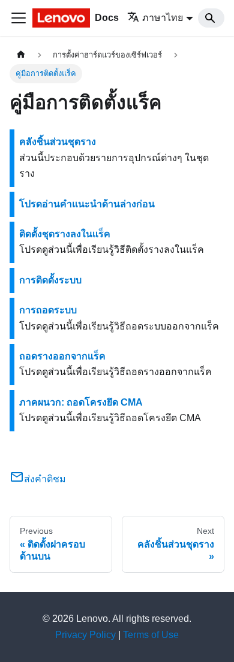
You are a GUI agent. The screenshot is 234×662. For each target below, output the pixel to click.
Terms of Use (151, 635)
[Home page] (21, 55)
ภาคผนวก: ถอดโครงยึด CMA (81, 402)
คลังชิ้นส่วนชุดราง (57, 142)
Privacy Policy (85, 635)
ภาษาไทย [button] (162, 18)
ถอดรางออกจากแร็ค (62, 356)
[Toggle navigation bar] (19, 18)
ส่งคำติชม (45, 479)
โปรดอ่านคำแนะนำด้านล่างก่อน (87, 204)
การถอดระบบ (48, 310)
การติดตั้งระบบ (50, 280)
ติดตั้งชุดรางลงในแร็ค (64, 234)
